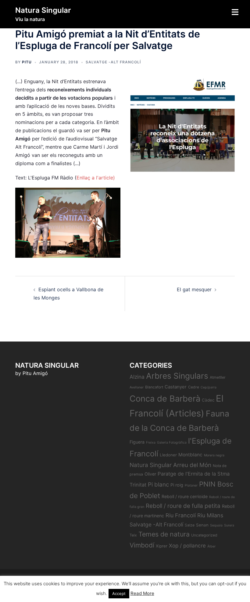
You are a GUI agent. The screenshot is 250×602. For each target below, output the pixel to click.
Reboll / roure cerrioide (185, 496)
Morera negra (214, 455)
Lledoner (168, 454)
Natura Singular (43, 10)
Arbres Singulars (177, 376)
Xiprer (161, 546)
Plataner (191, 485)
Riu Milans (210, 515)
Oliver (150, 473)
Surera (229, 525)
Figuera (137, 441)
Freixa (150, 442)
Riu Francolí (181, 515)
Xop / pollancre (187, 545)
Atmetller (218, 377)
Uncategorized (204, 535)
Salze (190, 525)
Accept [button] (119, 593)
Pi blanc (158, 484)
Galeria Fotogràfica (172, 442)
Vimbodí (142, 545)
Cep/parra (208, 387)
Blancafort (154, 387)
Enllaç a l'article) (96, 178)
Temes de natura (164, 534)
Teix (133, 535)
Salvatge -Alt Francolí (113, 62)
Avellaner (137, 387)
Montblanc (190, 455)
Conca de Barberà (165, 399)
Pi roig (176, 484)
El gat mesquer (194, 289)
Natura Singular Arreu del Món (170, 465)
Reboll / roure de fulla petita (183, 505)
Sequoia (216, 525)
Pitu (27, 62)
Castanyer (176, 387)
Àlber (211, 546)
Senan (202, 524)
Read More (142, 593)
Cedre (193, 387)
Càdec (208, 400)
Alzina (137, 377)
